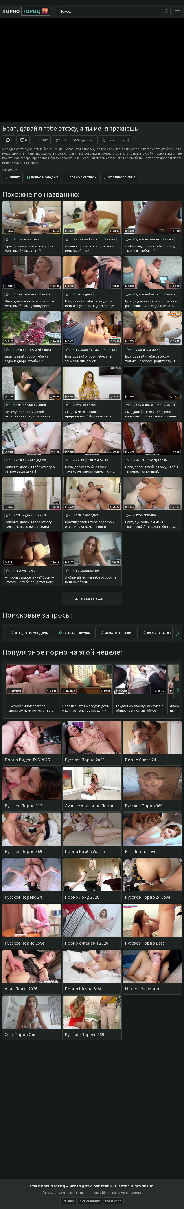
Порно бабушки (25, 294)
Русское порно (86, 405)
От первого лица (121, 177)
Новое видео (90, 1200)
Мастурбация (99, 460)
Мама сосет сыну (118, 633)
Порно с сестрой (82, 177)
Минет (15, 177)
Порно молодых (44, 177)
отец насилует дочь (31, 633)
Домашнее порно (27, 239)
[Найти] (166, 11)
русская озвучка (76, 633)
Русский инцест (41, 349)
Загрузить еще (89, 598)
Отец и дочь (84, 294)
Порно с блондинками (30, 405)
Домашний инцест (88, 239)
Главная (68, 1200)
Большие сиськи (147, 349)
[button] (177, 633)
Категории (113, 1200)
